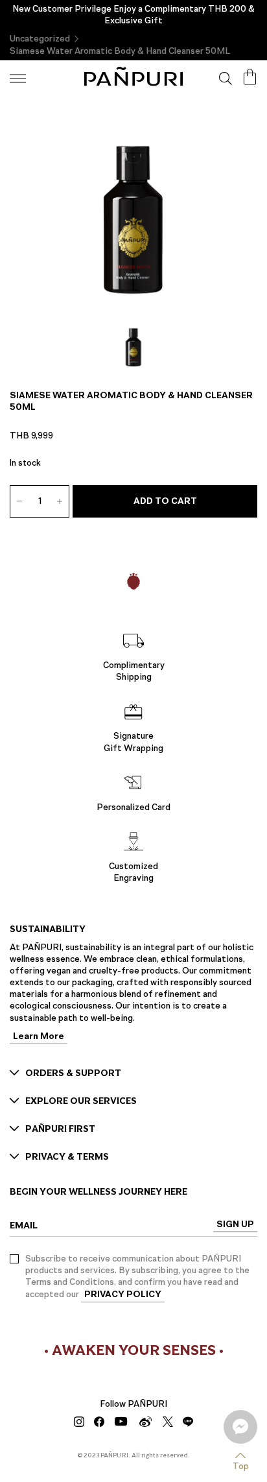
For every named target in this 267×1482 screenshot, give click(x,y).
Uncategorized (40, 38)
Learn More (38, 1037)
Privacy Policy (122, 1294)
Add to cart (165, 501)
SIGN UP (235, 1224)
